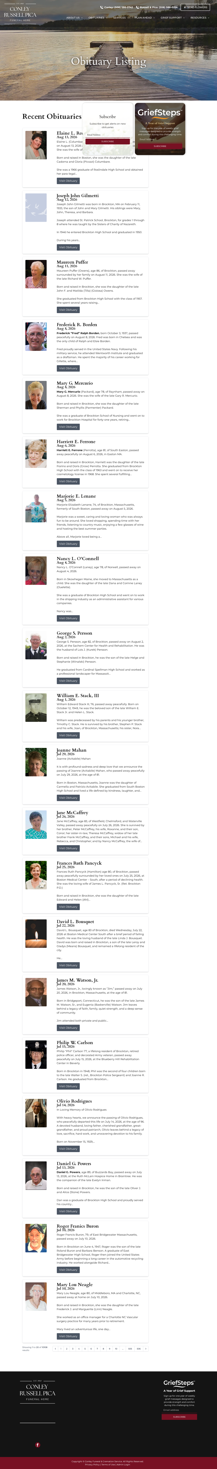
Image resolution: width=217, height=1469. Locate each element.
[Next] (146, 1349)
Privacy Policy (92, 1464)
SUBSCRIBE (107, 141)
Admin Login (123, 1464)
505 (130, 1348)
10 (116, 1348)
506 (139, 1348)
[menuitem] (74, 18)
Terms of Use (108, 1464)
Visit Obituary (68, 180)
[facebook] (37, 1445)
